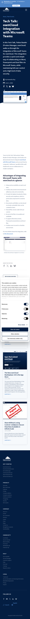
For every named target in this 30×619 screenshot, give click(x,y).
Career (4, 519)
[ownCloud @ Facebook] (4, 599)
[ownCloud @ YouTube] (7, 599)
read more (7, 344)
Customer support (7, 560)
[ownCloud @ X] (10, 599)
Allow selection (15, 334)
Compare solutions (7, 495)
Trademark (5, 577)
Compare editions (7, 493)
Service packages (7, 558)
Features (5, 489)
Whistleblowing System (8, 580)
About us (5, 511)
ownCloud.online (7, 472)
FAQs (4, 562)
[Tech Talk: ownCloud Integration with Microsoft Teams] (4, 86)
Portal (4, 564)
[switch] (26, 309)
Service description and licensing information (13, 579)
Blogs (4, 523)
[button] (15, 603)
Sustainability (6, 529)
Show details (21, 324)
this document (8, 234)
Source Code (6, 540)
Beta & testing (6, 541)
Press (4, 521)
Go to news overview (10, 276)
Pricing (4, 491)
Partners (5, 517)
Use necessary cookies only (15, 338)
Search (7, 605)
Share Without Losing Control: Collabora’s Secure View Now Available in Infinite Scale (14, 426)
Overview (5, 485)
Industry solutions (7, 497)
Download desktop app (8, 469)
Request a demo (6, 568)
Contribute (5, 538)
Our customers (6, 515)
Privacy (4, 582)
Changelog (5, 499)
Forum (4, 543)
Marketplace (6, 545)
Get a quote (5, 502)
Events (4, 513)
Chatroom (5, 547)
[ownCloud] (6, 9)
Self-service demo (7, 476)
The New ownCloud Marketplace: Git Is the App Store (14, 375)
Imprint (4, 584)
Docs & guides (6, 556)
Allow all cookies (15, 329)
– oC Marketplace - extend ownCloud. (14, 2)
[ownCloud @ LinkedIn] (13, 599)
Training (5, 566)
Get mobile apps (7, 470)
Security (5, 500)
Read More (16, 5)
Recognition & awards (8, 527)
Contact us (5, 525)
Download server (7, 467)
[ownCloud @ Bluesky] (13, 86)
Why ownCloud (6, 487)
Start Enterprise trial (7, 474)
